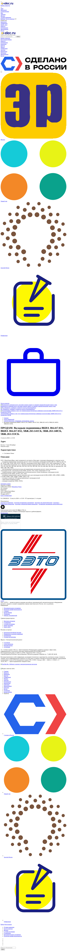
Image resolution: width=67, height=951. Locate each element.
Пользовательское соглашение (12, 608)
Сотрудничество (8, 644)
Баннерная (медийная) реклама (12, 632)
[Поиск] (1, 7)
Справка (6, 611)
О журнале (7, 642)
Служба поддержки (9, 624)
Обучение (6, 684)
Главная (6, 418)
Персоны (6, 687)
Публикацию (4, 27)
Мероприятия (8, 686)
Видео (2, 30)
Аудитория (7, 647)
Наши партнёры (8, 625)
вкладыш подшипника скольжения (24, 502)
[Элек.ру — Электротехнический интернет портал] (7, 4)
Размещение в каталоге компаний (13, 634)
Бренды (6, 675)
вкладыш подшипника (7, 502)
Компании (7, 674)
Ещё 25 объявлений (6, 495)
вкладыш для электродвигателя (43, 502)
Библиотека (7, 683)
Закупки (6, 680)
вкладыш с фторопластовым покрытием (26, 504)
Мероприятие (4, 29)
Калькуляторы (8, 612)
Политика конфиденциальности (13, 609)
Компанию (4, 22)
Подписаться (4, 513)
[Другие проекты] (1, 72)
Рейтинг (3, 19)
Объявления (7, 677)
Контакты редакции (9, 621)
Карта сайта (7, 627)
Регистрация (4, 39)
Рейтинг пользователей (10, 615)
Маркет (6, 678)
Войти (10, 39)
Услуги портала (10, 19)
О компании (7, 622)
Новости (6, 673)
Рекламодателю (8, 645)
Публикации (7, 635)
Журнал (3, 16)
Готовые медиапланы (10, 637)
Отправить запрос (6, 483)
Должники (7, 614)
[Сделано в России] (33, 70)
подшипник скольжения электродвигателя (50, 504)
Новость (3, 26)
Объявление (4, 23)
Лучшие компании (6, 17)
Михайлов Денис (17, 486)
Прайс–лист (4, 25)
